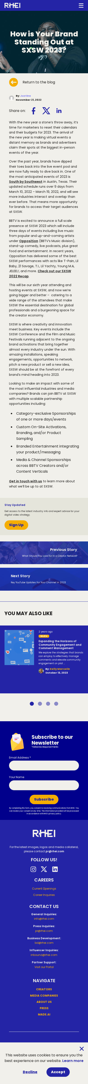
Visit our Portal (44, 967)
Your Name (16, 777)
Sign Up (16, 525)
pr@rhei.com (55, 851)
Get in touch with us (25, 481)
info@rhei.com (44, 919)
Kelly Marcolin (60, 669)
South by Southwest (25, 181)
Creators (44, 989)
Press (44, 1008)
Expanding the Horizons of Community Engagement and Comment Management (60, 644)
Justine (25, 96)
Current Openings (44, 888)
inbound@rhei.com (44, 955)
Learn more (72, 1060)
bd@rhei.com (44, 943)
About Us (44, 1002)
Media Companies (44, 995)
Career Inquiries (44, 895)
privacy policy (55, 813)
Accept (58, 1072)
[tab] (32, 703)
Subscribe (44, 799)
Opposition (28, 241)
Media (43, 636)
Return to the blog (39, 82)
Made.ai (44, 1014)
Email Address (20, 757)
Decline (30, 1072)
